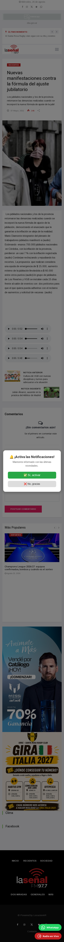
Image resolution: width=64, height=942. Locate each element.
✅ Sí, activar (32, 475)
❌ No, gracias (32, 484)
